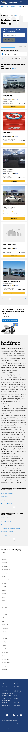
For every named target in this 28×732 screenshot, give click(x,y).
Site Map (16, 698)
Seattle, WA (4, 669)
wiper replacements (18, 420)
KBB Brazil (16, 702)
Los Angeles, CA (5, 555)
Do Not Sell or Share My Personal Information (7, 694)
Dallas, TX (4, 648)
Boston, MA (4, 638)
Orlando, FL (4, 590)
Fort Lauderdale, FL (6, 580)
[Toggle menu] (26, 2)
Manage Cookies (6, 705)
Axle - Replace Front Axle (7, 535)
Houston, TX (4, 655)
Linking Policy (11, 728)
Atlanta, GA (4, 597)
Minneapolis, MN (6, 611)
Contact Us (4, 686)
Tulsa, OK (4, 631)
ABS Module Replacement (7, 518)
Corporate (16, 686)
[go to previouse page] (25, 298)
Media (15, 695)
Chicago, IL (4, 600)
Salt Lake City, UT (6, 662)
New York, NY (5, 621)
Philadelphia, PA (5, 642)
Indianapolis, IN (5, 604)
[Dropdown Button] (23, 35)
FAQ (3, 683)
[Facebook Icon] (7, 715)
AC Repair (3, 524)
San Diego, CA (5, 566)
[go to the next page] (2, 58)
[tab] (8, 46)
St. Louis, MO (5, 614)
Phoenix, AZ (4, 552)
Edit (16, 15)
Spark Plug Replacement (7, 503)
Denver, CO (4, 576)
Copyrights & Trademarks (6, 725)
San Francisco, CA (6, 569)
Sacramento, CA (5, 562)
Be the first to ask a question (10, 320)
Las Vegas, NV (5, 617)
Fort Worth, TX (5, 652)
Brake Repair (4, 496)
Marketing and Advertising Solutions (19, 690)
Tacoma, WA (4, 673)
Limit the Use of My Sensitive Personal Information (6, 700)
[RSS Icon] (14, 715)
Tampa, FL (4, 593)
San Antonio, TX (5, 659)
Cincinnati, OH (5, 628)
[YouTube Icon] (21, 715)
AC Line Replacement (6, 521)
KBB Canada (17, 705)
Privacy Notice (5, 690)
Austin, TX (4, 645)
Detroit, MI (4, 607)
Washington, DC (5, 666)
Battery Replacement (6, 493)
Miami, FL (4, 586)
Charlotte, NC (5, 624)
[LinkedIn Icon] (17, 715)
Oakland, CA (4, 559)
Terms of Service (4, 728)
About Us (4, 709)
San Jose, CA (4, 573)
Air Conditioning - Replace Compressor (10, 528)
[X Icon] (10, 715)
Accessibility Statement (20, 728)
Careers (16, 683)
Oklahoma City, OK (6, 635)
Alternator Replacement (7, 531)
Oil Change (4, 500)
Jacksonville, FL (5, 583)
